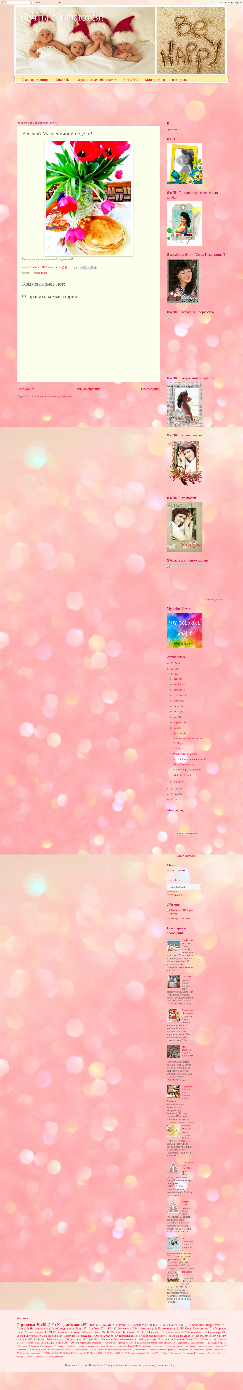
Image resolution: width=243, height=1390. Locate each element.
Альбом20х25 (81, 1349)
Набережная (22, 1346)
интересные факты (174, 1346)
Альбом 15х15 (26, 1342)
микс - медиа (36, 1332)
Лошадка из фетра (165, 1349)
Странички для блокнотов (96, 79)
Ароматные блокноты (188, 1011)
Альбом (94, 1328)
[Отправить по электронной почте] (82, 267)
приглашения (210, 1339)
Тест (165, 1353)
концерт (20, 1356)
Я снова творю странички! (187, 769)
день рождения (50, 1335)
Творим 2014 (201, 1335)
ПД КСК (63, 1353)
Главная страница (35, 79)
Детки (122, 1325)
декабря (178, 678)
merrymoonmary (147, 1365)
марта (177, 727)
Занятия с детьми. (182, 774)
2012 (173, 799)
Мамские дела (56, 1339)
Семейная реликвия (75, 1346)
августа (178, 700)
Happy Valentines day (183, 764)
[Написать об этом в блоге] (85, 267)
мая (176, 717)
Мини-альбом (110, 1339)
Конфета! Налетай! (186, 1203)
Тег (157, 1353)
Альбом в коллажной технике (58, 1349)
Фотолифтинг (176, 1353)
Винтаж (130, 1332)
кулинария (96, 1342)
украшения (21, 1349)
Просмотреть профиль (178, 918)
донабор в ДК (187, 1273)
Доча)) (106, 1325)
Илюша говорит (92, 1332)
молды (29, 1356)
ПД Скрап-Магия (143, 1346)
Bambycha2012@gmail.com (181, 912)
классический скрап (171, 1339)
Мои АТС (130, 79)
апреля (177, 722)
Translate (178, 895)
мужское (219, 1346)
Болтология (165, 1328)
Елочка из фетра (215, 1342)
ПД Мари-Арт (76, 1353)
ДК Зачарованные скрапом (153, 1335)
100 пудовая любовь (68, 1328)
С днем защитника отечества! (188, 738)
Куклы (151, 1349)
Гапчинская (181, 1342)
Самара (60, 1346)
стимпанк (40, 1356)
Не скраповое (39, 1328)
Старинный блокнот (187, 1087)
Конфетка (124, 1328)
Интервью (126, 1349)
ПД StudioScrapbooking (196, 1349)
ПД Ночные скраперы (134, 1353)
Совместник (74, 1339)
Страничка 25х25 (181, 1335)
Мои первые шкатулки (185, 753)
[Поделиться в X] (88, 267)
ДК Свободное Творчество (203, 1325)
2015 (173, 674)
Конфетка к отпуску (188, 941)
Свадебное (69, 1335)
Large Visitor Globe (186, 855)
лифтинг (108, 1342)
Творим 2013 (92, 1339)
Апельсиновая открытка (161, 1342)
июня (177, 711)
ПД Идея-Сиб (50, 1353)
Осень (198, 1339)
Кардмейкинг (68, 1324)
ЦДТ (156, 1325)
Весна (76, 1332)
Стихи (150, 1353)
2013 (173, 794)
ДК (141, 1332)
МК (51, 1332)
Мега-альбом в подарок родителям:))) (188, 1052)
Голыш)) (186, 976)
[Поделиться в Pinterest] (95, 267)
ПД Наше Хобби (114, 1353)
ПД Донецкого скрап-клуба (28, 1353)
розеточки (144, 1328)
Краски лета (140, 1349)
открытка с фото (116, 1346)
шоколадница (53, 1356)
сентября (179, 695)
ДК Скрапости (197, 1342)
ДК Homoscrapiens (124, 1335)
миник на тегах (205, 1346)
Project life (85, 1335)
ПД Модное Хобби (94, 1353)
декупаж (158, 1346)
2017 (173, 663)
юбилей (223, 1339)
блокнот (62, 1332)
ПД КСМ (62, 1342)
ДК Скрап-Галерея (45, 1342)
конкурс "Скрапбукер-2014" (211, 1353)
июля (177, 706)
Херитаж (84, 1342)
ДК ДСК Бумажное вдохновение (105, 1349)
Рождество (48, 1346)
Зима (92, 1325)
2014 (173, 788)
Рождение (35, 1346)
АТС (108, 1328)
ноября (178, 684)
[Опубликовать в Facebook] (92, 267)
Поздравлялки (39, 272)
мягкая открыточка (96, 1346)
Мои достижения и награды (166, 79)
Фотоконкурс (215, 1332)
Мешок (180, 1349)
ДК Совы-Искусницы (194, 1328)
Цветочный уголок (27, 1335)
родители (121, 1342)
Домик (189, 1339)
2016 (173, 668)
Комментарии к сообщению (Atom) (54, 396)
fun (183, 1238)
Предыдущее (150, 388)
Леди (129, 1346)
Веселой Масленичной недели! (189, 759)
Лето (20, 1328)
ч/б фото (40, 1339)
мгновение (190, 1346)
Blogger (174, 1365)
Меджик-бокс (194, 1332)
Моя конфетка (129, 1339)
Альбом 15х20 (36, 1349)
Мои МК (62, 79)
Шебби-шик (113, 1332)
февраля (178, 733)
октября (178, 689)
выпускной (190, 1353)
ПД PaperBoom (216, 1349)
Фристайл (154, 1332)
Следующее (25, 388)
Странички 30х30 (31, 1324)
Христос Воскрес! (186, 1127)
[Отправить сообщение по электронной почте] (75, 267)
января (177, 781)
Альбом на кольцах (137, 1342)
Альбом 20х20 (102, 1335)
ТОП (73, 1342)
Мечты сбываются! (60, 16)
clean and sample (173, 1332)
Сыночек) (172, 1325)
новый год (139, 1325)
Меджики (178, 748)
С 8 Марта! (178, 743)
